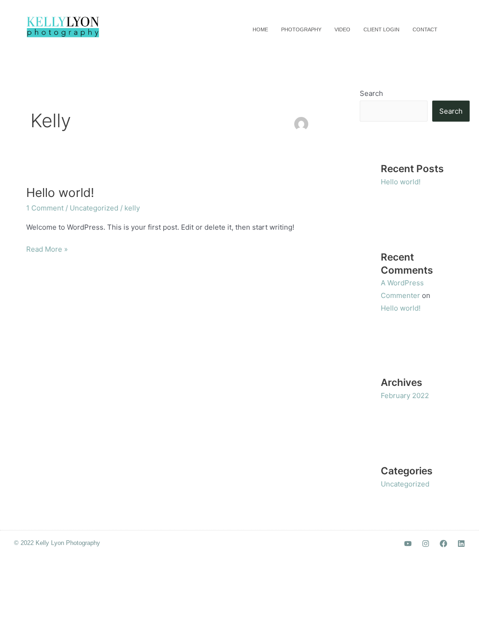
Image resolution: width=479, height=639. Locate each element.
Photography (301, 29)
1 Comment (45, 207)
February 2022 (405, 395)
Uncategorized (94, 207)
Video (342, 29)
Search (371, 93)
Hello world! (60, 192)
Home (260, 29)
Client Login (381, 29)
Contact (425, 29)
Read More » (47, 249)
